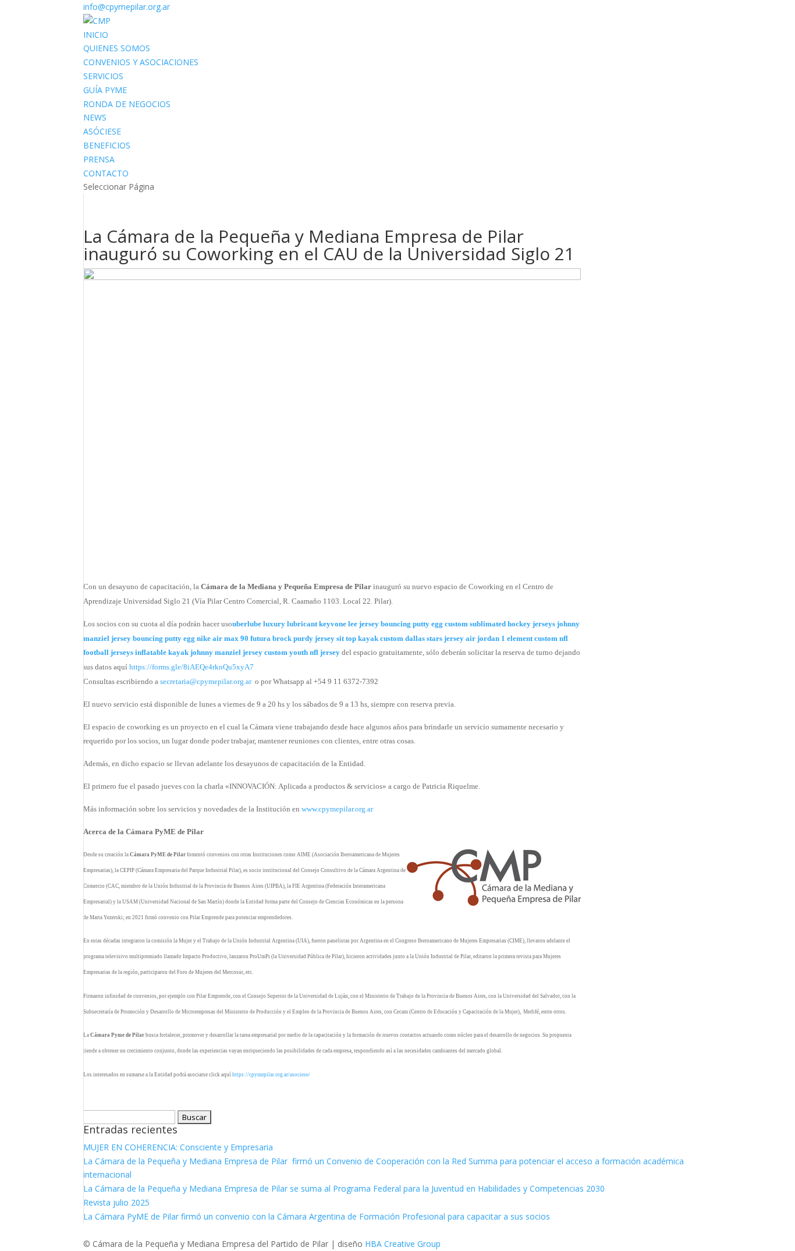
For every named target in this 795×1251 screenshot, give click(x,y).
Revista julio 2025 (116, 1202)
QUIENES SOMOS (116, 48)
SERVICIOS (103, 75)
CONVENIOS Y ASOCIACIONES (140, 62)
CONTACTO (106, 173)
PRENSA (99, 159)
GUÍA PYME (105, 89)
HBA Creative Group (403, 1243)
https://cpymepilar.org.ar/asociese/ (271, 1075)
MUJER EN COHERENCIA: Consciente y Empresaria (179, 1147)
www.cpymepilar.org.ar (337, 809)
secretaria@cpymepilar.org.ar (205, 681)
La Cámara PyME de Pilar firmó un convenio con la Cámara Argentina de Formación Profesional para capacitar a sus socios (316, 1216)
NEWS (95, 117)
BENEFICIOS (106, 145)
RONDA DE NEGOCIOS (127, 103)
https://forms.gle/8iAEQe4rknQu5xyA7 (191, 666)
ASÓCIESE (102, 131)
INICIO (95, 34)
